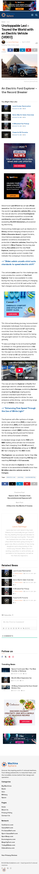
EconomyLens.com (8, 839)
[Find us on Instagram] (13, 657)
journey (20, 477)
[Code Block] (21, 628)
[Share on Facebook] (10, 50)
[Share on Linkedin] (22, 50)
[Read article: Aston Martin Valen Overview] (6, 117)
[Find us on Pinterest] (9, 657)
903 (25, 108)
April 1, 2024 (26, 42)
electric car (11, 477)
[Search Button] (36, 15)
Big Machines (6, 786)
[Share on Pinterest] (28, 50)
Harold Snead (19, 573)
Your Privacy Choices (9, 855)
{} (26, 628)
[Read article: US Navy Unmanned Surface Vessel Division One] (6, 688)
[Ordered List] (13, 628)
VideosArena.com (8, 848)
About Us (5, 810)
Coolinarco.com (7, 825)
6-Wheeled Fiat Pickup (20, 124)
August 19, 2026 (17, 126)
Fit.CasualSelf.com (8, 831)
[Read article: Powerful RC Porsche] (6, 134)
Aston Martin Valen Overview (23, 115)
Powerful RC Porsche (20, 132)
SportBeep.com (7, 836)
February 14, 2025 (17, 673)
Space (4, 797)
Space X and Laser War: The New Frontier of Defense (23, 670)
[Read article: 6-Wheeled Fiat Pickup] (6, 126)
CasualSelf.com (7, 828)
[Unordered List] (16, 628)
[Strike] (11, 628)
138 (25, 135)
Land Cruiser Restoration (21, 106)
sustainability (30, 477)
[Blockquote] (18, 628)
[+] (28, 628)
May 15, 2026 (15, 680)
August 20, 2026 (17, 108)
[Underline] (8, 628)
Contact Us (6, 815)
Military (4, 795)
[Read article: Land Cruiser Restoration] (6, 108)
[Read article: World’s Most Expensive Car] (6, 680)
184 (25, 126)
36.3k (23, 690)
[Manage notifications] (4, 870)
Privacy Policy (7, 813)
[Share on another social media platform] (34, 50)
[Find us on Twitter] (6, 657)
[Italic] (6, 628)
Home (3, 22)
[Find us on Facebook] (2, 657)
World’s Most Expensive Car (21, 678)
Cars (8, 22)
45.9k (25, 673)
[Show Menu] (32, 15)
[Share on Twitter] (16, 50)
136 (24, 117)
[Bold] (3, 628)
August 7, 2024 (16, 690)
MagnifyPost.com (8, 842)
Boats (4, 789)
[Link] (23, 628)
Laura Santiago (13, 42)
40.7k (22, 680)
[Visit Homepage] (8, 15)
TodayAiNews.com (8, 845)
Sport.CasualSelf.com (10, 833)
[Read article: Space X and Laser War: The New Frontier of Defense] (6, 671)
